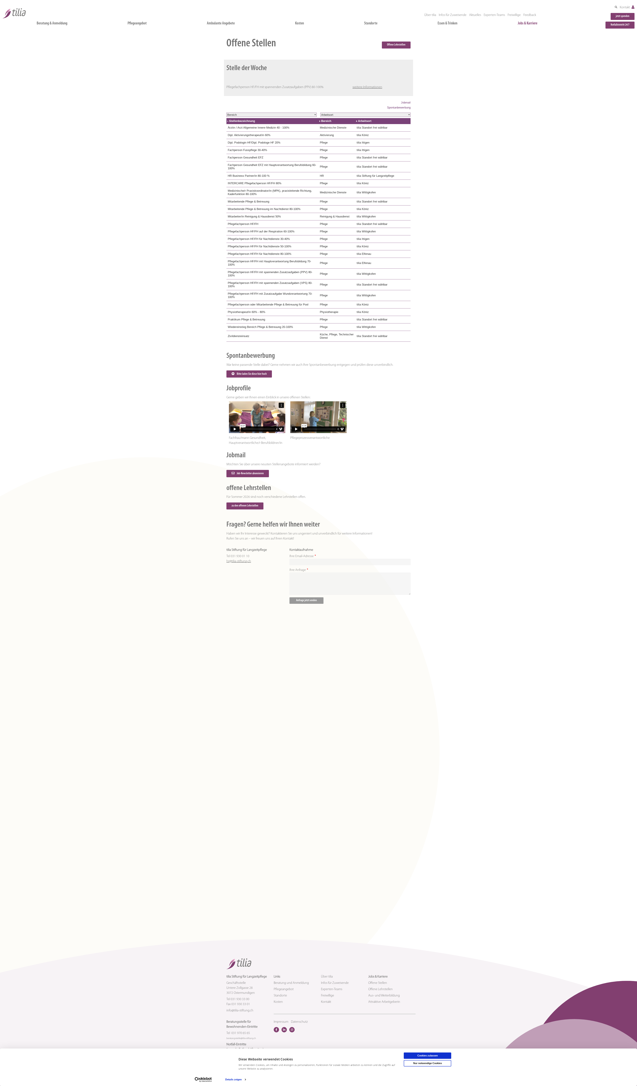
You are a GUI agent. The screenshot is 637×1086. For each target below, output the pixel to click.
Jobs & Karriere (527, 23)
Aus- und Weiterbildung (384, 995)
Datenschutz (299, 1022)
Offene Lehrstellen (396, 44)
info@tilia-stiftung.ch (239, 1010)
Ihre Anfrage (297, 570)
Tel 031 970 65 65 (238, 1033)
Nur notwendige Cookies (427, 1063)
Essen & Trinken (447, 23)
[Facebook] (276, 1029)
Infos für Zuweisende (452, 15)
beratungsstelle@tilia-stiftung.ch (241, 1038)
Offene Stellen (377, 983)
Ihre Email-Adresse (301, 556)
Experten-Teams (494, 15)
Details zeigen (233, 1079)
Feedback (529, 15)
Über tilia (430, 15)
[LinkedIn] (284, 1029)
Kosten (299, 23)
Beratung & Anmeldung (52, 23)
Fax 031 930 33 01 (238, 1004)
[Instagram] (292, 1029)
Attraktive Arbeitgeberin (384, 1002)
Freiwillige (514, 15)
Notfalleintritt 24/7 (620, 24)
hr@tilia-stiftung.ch (238, 561)
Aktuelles (475, 15)
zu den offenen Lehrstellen (245, 505)
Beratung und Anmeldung (291, 983)
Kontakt (625, 7)
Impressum (281, 1022)
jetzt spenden (622, 16)
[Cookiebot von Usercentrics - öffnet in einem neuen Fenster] (203, 1079)
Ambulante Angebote (221, 23)
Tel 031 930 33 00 (237, 999)
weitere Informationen (367, 87)
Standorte (370, 23)
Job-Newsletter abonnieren (250, 473)
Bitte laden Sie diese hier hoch (251, 374)
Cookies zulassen (427, 1055)
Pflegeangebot (137, 23)
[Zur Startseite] (14, 13)
